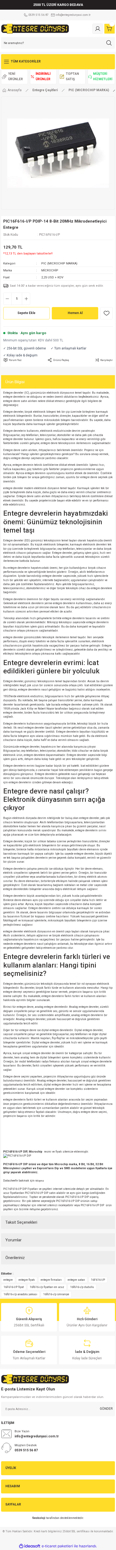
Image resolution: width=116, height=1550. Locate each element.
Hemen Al (75, 313)
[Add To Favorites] (106, 313)
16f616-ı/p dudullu (82, 1287)
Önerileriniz (15, 1257)
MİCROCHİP (49, 270)
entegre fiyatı (27, 1279)
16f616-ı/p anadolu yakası (20, 1294)
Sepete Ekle (26, 313)
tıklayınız (39, 1180)
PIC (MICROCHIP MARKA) (59, 263)
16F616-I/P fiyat (14, 1287)
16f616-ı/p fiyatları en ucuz (47, 1287)
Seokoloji (38, 1517)
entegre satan (76, 1279)
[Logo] (35, 28)
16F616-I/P (98, 1279)
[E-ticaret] (57, 1546)
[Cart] (109, 29)
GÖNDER (106, 1409)
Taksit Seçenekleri (21, 1222)
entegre (8, 1279)
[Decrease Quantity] (7, 299)
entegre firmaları (51, 1279)
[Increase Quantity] (26, 299)
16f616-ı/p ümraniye (56, 1294)
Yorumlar (13, 1240)
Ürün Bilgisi (15, 381)
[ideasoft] (29, 1546)
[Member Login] (97, 29)
